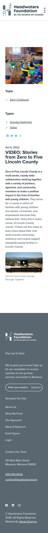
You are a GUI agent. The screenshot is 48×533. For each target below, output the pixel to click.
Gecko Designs (28, 521)
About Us (10, 407)
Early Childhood (19, 99)
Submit (35, 387)
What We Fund (14, 413)
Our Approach (13, 420)
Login (8, 440)
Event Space (12, 433)
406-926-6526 (14, 474)
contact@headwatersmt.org (21, 479)
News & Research (15, 427)
